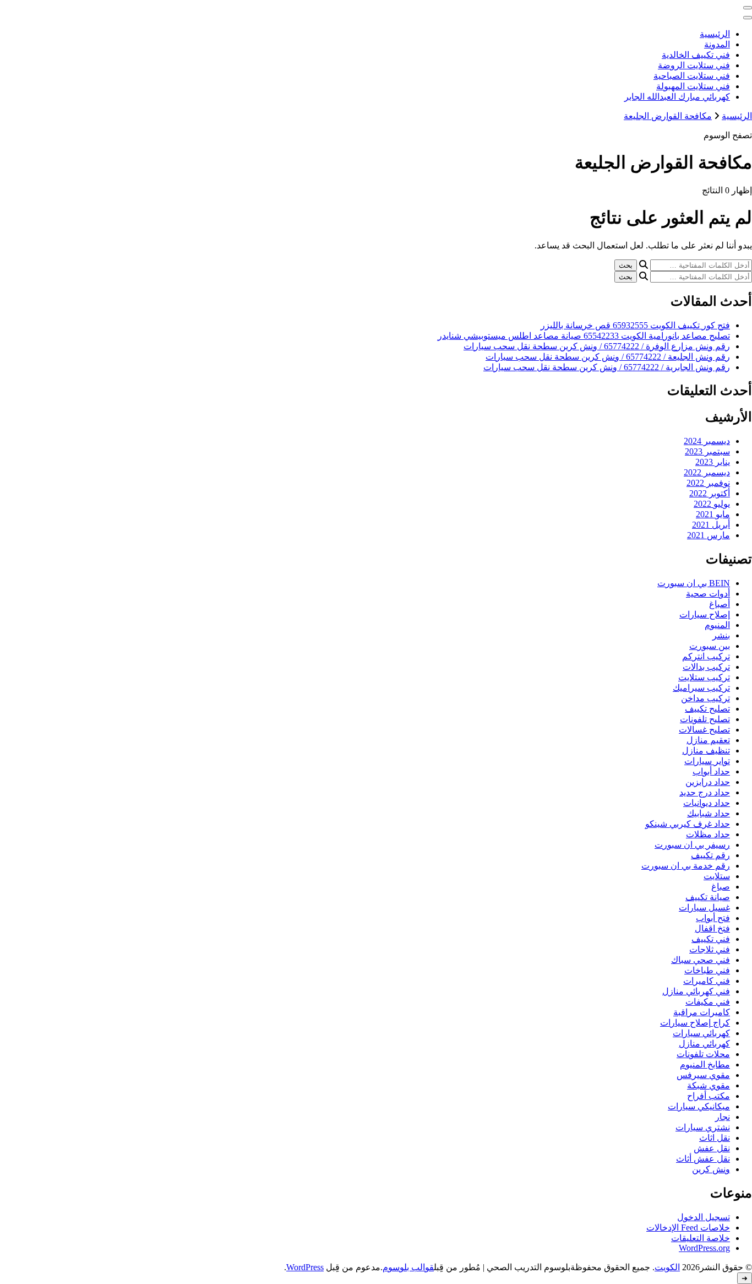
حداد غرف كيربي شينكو (687, 823)
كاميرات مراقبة (701, 1012)
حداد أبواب (711, 771)
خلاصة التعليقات (700, 1238)
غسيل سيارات (704, 907)
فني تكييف (710, 939)
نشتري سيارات (702, 1127)
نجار (722, 1117)
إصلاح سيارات (704, 614)
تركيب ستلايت (704, 677)
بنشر (721, 635)
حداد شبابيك (708, 813)
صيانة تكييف (707, 897)
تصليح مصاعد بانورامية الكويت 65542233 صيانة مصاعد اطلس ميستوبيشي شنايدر (584, 335)
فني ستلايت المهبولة (693, 86)
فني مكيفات (707, 1001)
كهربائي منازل (704, 1043)
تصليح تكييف (707, 708)
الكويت (667, 1267)
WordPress (305, 1267)
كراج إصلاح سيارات (695, 1022)
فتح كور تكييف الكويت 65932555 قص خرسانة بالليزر (635, 325)
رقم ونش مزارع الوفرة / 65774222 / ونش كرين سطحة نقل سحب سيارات (597, 346)
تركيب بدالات (706, 666)
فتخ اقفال (712, 928)
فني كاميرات (706, 980)
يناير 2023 (712, 462)
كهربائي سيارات (701, 1033)
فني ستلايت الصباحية (691, 75)
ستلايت (717, 876)
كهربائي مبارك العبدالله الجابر (677, 96)
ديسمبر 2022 (707, 472)
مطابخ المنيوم (705, 1064)
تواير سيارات (707, 761)
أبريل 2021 (711, 524)
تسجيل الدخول (703, 1217)
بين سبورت (709, 646)
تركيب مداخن (705, 698)
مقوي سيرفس (703, 1075)
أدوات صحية (708, 593)
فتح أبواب (713, 918)
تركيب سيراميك (701, 687)
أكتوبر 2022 (709, 493)
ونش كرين (711, 1169)
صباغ (720, 886)
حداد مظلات (708, 834)
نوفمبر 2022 (708, 482)
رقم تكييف (710, 855)
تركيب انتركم (706, 656)
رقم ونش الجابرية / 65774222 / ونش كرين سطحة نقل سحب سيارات (606, 367)
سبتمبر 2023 (707, 451)
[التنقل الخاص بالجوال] (747, 7)
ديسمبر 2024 (707, 441)
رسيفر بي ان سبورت (692, 844)
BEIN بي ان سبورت (693, 583)
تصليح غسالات (704, 729)
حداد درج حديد (704, 792)
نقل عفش (712, 1148)
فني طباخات (707, 970)
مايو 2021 (713, 514)
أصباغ (719, 604)
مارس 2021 (708, 535)
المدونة (717, 44)
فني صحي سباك (700, 960)
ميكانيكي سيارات (699, 1106)
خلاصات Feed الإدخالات (688, 1227)
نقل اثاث (714, 1137)
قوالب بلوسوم (408, 1267)
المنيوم (717, 625)
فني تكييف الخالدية (696, 54)
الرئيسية (715, 34)
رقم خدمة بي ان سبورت (685, 865)
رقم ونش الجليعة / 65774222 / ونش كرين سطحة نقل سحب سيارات (608, 356)
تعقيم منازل (708, 740)
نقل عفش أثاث (703, 1158)
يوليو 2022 (712, 503)
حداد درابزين (707, 782)
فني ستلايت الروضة (694, 65)
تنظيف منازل (706, 750)
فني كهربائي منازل (696, 991)
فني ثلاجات (709, 949)
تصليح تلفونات (705, 719)
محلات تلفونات (703, 1054)
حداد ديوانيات (706, 803)
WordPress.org (704, 1248)
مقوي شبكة (708, 1085)
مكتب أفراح (708, 1096)
